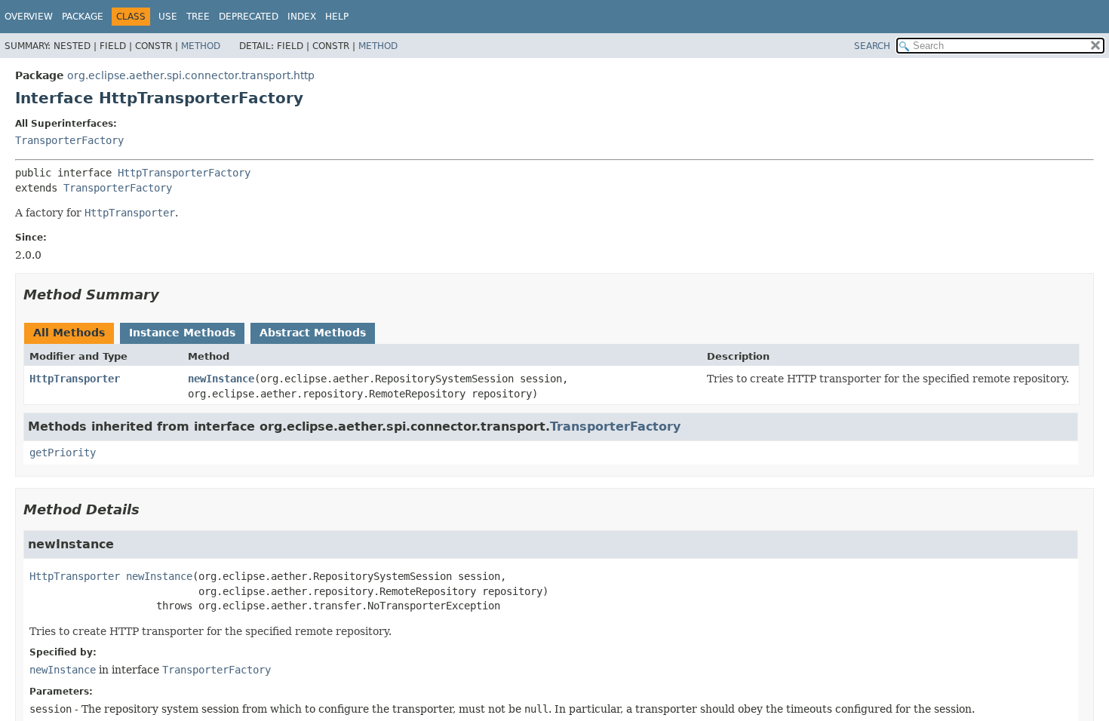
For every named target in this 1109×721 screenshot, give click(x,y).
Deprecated (248, 16)
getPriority (62, 452)
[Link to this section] (170, 294)
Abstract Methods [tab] (313, 333)
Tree (198, 16)
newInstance (221, 379)
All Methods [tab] (69, 333)
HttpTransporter (74, 379)
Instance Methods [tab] (182, 333)
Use (167, 16)
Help (337, 16)
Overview (29, 16)
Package (82, 16)
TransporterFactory (69, 140)
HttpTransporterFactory (184, 173)
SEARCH (872, 46)
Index (301, 16)
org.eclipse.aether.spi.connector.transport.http (191, 75)
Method (200, 46)
